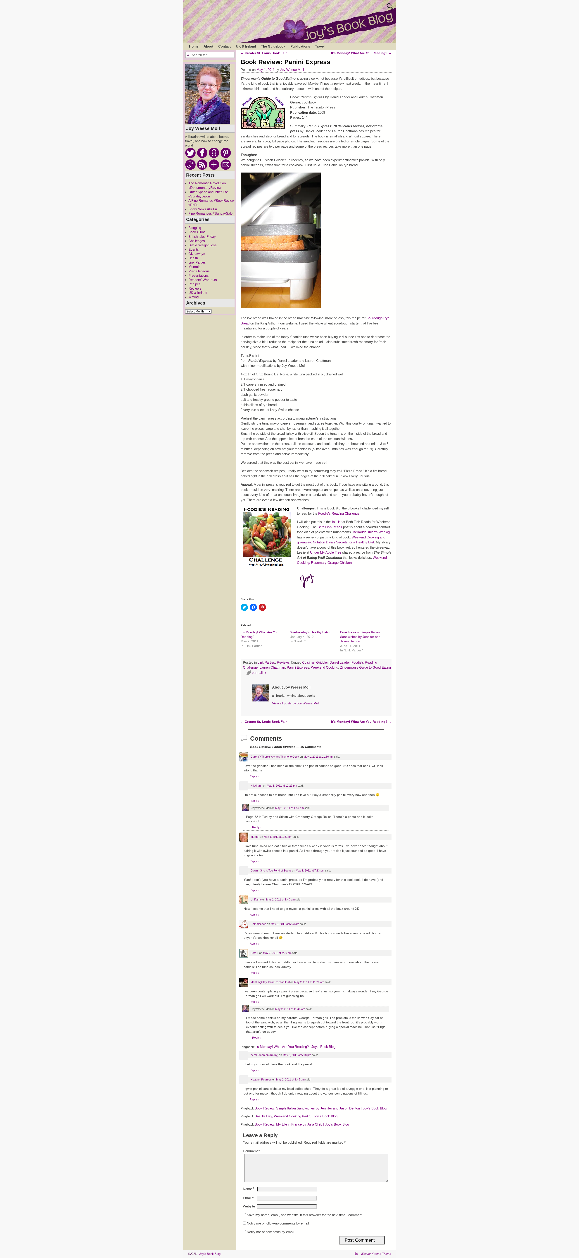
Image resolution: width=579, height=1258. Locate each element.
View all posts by (295, 703)
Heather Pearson (261, 1079)
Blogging (194, 228)
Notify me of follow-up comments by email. (278, 1223)
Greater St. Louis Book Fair (264, 53)
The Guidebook (273, 46)
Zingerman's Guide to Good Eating (365, 667)
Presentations (198, 275)
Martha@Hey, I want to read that (270, 982)
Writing (193, 297)
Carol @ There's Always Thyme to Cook (275, 756)
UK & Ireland (246, 46)
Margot (255, 836)
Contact (224, 46)
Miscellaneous (199, 271)
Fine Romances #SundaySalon (211, 213)
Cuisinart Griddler (315, 662)
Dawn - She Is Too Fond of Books (271, 870)
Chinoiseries (258, 924)
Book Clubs (197, 232)
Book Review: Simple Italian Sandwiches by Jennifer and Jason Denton (360, 636)
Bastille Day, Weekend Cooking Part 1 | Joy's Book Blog (296, 1116)
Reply (254, 776)
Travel (320, 46)
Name (248, 1189)
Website (249, 1206)
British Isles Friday (202, 236)
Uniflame (256, 899)
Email (248, 1198)
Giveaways (196, 254)
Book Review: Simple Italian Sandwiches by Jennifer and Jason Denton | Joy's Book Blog (321, 1108)
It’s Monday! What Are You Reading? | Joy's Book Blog (295, 1047)
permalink (259, 673)
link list (337, 522)
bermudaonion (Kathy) (264, 1055)
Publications (300, 46)
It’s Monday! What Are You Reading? (361, 53)
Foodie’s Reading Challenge (338, 513)
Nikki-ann (256, 785)
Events (193, 249)
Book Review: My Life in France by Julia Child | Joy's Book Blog (302, 1124)
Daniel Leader (340, 662)
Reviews (283, 662)
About (208, 46)
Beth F (255, 953)
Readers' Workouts (202, 280)
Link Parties (266, 662)
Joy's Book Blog (210, 1254)
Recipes (194, 284)
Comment (251, 1151)
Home (193, 46)
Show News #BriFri (202, 209)
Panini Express (298, 667)
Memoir (194, 267)
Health (193, 258)
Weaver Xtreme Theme (376, 1254)
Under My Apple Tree (326, 552)
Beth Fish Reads (330, 527)
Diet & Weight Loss (202, 245)
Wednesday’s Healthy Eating (310, 632)
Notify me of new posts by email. (271, 1232)
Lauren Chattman (272, 667)
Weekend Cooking (324, 667)
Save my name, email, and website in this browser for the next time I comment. (305, 1215)
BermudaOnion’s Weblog (371, 532)
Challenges (196, 241)
